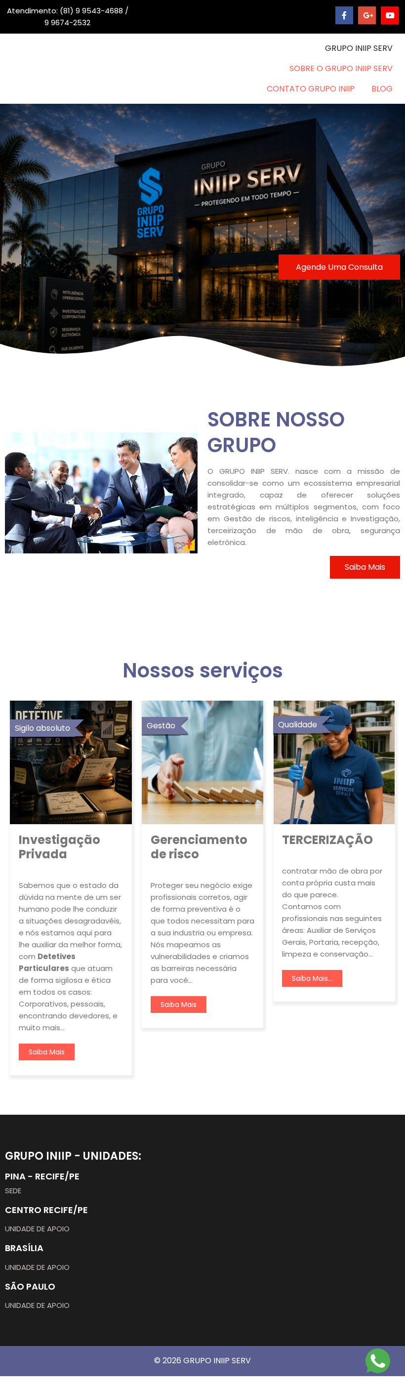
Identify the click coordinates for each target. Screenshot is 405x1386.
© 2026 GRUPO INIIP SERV (202, 1360)
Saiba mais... (312, 978)
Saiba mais (47, 1052)
